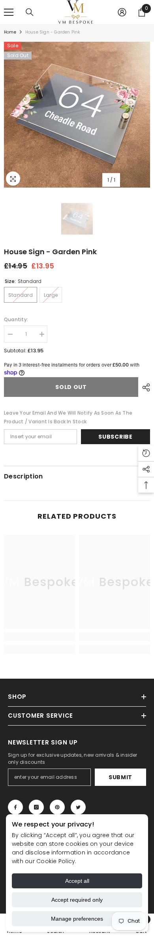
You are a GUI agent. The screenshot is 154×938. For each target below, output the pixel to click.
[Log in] (122, 12)
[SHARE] (144, 387)
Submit (120, 777)
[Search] (29, 12)
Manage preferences (77, 919)
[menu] (8, 12)
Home (10, 32)
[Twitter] (78, 807)
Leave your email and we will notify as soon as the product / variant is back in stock (68, 417)
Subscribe (115, 437)
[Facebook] (15, 807)
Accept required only (77, 900)
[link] (39, 636)
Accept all (77, 881)
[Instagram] (36, 807)
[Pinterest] (57, 807)
